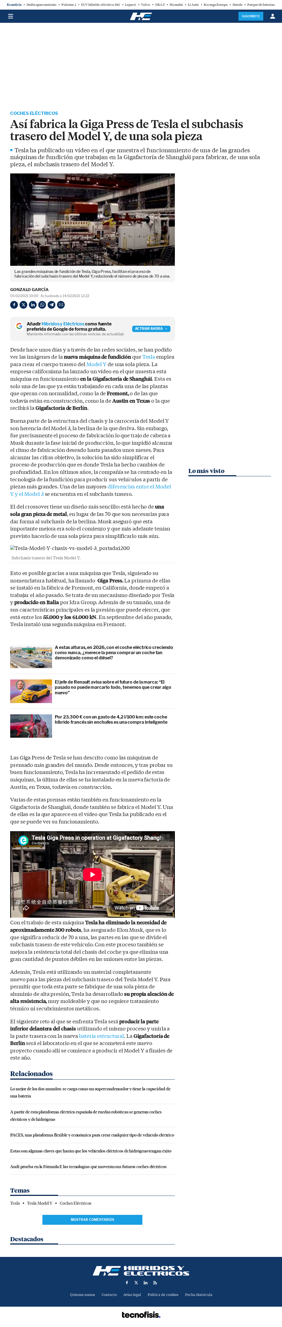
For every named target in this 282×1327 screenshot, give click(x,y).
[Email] (61, 305)
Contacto (109, 1295)
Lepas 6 (130, 5)
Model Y (96, 364)
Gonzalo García (29, 289)
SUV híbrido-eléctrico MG (100, 5)
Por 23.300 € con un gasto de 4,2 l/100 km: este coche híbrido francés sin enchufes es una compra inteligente (111, 719)
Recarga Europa (215, 5)
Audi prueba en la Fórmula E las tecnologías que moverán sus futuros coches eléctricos (88, 1166)
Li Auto (193, 5)
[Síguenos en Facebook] (127, 1282)
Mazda (237, 5)
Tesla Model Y (39, 1203)
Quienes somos (82, 1295)
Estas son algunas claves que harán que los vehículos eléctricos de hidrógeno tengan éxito (90, 1151)
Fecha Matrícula (198, 1295)
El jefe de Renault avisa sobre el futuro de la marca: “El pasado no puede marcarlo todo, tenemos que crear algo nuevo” (113, 687)
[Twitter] (23, 305)
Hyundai (176, 5)
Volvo (145, 5)
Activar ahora (149, 329)
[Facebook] (14, 305)
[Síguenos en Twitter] (136, 1282)
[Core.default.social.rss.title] (155, 1282)
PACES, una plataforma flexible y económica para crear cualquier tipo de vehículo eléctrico (92, 1135)
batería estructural (101, 1036)
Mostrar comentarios (92, 1220)
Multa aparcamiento (41, 5)
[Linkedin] (33, 305)
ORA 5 (160, 5)
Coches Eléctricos (34, 113)
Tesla (148, 357)
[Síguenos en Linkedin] (145, 1282)
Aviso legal (132, 1295)
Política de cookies (163, 1295)
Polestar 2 (68, 5)
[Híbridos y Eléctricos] (141, 1271)
